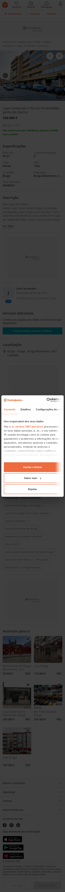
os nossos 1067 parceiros (27, 426)
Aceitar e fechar (32, 467)
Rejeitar (32, 489)
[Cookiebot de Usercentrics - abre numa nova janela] (46, 400)
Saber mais (30, 478)
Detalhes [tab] (25, 409)
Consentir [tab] (10, 409)
